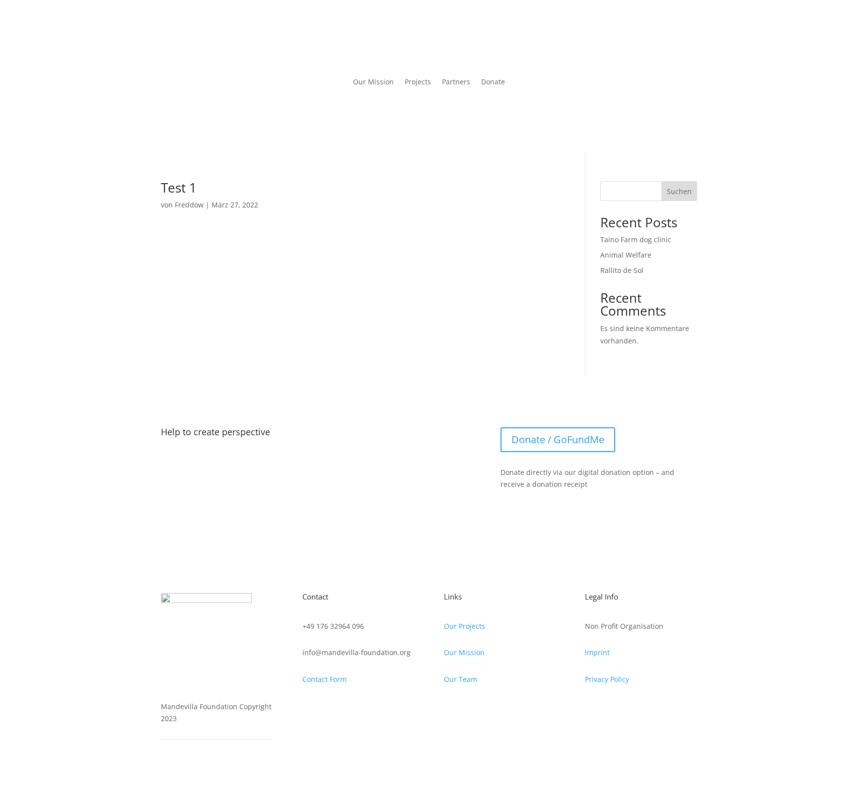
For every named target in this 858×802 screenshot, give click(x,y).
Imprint (597, 652)
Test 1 (179, 188)
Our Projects (464, 626)
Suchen (679, 191)
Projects (418, 81)
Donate (493, 81)
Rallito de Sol (622, 270)
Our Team (460, 679)
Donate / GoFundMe (557, 439)
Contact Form (324, 679)
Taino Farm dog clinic (635, 239)
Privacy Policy (607, 679)
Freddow (189, 204)
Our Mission (373, 81)
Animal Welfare (625, 255)
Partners (456, 81)
